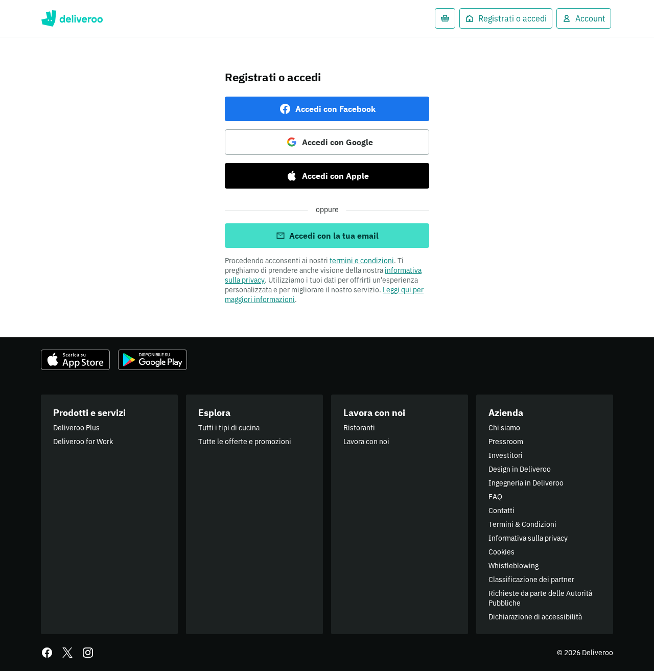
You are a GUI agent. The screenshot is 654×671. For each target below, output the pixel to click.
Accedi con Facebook (335, 109)
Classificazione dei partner (531, 579)
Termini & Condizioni (522, 524)
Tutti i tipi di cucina (229, 427)
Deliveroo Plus (76, 427)
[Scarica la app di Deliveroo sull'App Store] (75, 360)
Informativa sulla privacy (528, 538)
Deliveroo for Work (83, 441)
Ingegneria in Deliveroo (526, 483)
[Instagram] (88, 652)
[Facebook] (47, 652)
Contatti (501, 510)
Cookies (501, 552)
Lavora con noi (366, 441)
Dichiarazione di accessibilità (535, 616)
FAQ (495, 496)
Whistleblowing (513, 565)
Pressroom (505, 441)
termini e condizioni (362, 260)
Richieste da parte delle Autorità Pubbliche (540, 598)
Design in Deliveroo (519, 469)
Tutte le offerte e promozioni (244, 441)
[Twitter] (67, 652)
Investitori (505, 455)
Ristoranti (359, 427)
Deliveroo (72, 18)
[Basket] (445, 18)
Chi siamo (504, 427)
